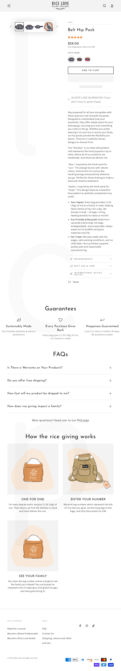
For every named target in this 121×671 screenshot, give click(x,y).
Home (70, 22)
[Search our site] (104, 6)
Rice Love (18, 658)
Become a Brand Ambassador (22, 633)
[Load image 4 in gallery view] (48, 26)
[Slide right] (57, 27)
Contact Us (48, 633)
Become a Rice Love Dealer (21, 638)
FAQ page (83, 420)
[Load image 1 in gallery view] (19, 26)
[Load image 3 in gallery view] (38, 26)
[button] (75, 37)
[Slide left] (11, 27)
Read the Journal (16, 628)
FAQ (44, 628)
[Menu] (9, 6)
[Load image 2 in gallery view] (29, 26)
